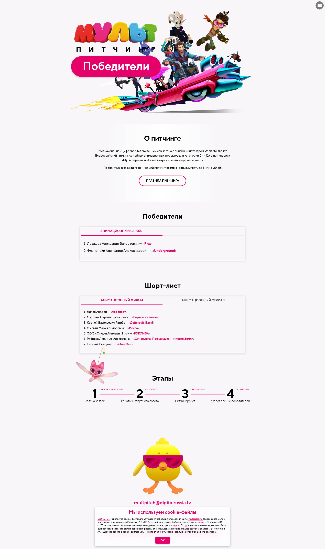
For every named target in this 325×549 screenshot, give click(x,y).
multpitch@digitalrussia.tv (162, 503)
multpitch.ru (195, 519)
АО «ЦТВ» (104, 519)
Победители (116, 66)
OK (162, 540)
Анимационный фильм (122, 300)
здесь (200, 522)
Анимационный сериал (203, 300)
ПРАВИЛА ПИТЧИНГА (162, 181)
